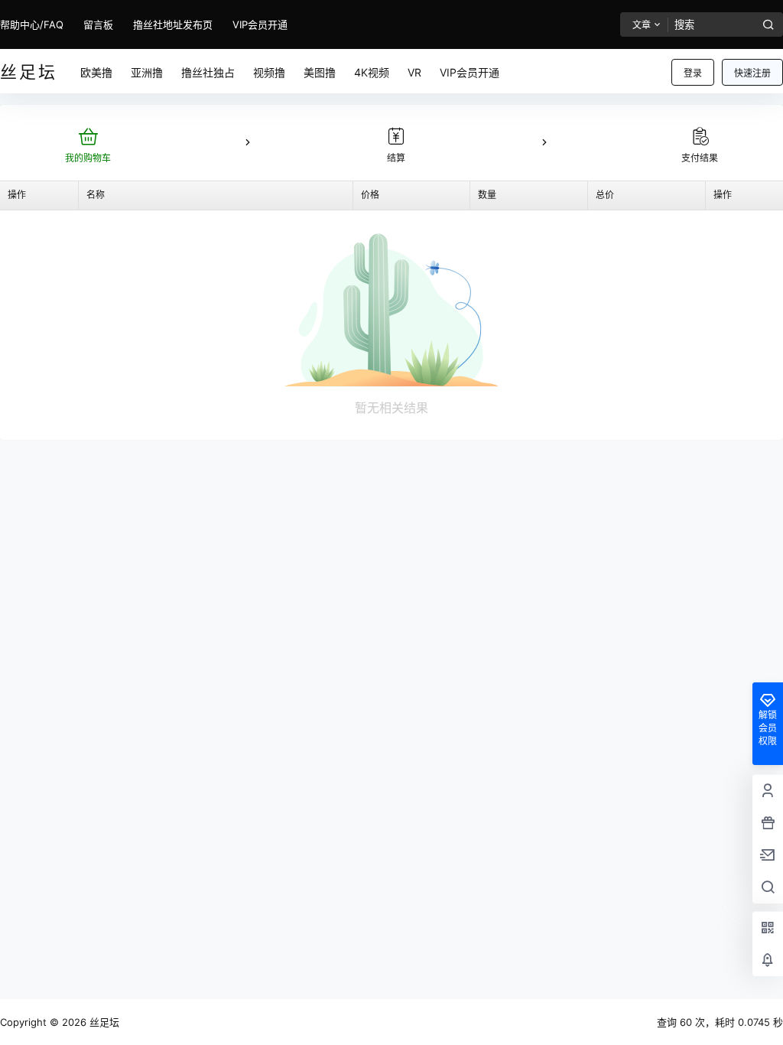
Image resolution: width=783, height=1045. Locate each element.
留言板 (98, 24)
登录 (693, 73)
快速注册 (752, 73)
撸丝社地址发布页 (173, 24)
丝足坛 (102, 1022)
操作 (17, 194)
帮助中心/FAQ (31, 24)
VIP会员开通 (260, 24)
